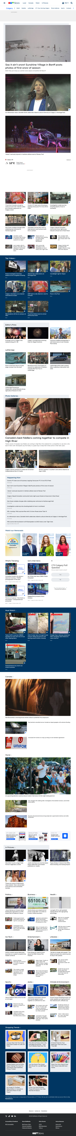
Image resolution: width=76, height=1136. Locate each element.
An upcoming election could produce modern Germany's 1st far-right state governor (30, 796)
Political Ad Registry (27, 1128)
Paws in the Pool (55, 294)
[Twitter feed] (6, 1116)
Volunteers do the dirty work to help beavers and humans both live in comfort (37, 229)
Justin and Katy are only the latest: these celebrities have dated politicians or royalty (38, 864)
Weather (24, 8)
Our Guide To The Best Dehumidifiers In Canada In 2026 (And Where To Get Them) (15, 1090)
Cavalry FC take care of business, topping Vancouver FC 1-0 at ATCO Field (38, 206)
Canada (30, 3)
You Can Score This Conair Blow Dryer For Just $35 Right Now (37, 1066)
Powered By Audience (60, 589)
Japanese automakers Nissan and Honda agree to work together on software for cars (37, 999)
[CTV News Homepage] (14, 3)
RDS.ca (57, 1128)
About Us (31, 1110)
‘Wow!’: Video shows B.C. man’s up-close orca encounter (63, 1015)
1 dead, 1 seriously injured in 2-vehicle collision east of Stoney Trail (24, 154)
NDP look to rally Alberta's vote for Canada (38, 294)
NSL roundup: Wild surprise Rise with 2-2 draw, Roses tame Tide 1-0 (64, 238)
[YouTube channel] (12, 1116)
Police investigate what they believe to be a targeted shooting (15, 274)
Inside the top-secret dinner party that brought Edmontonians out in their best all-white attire (64, 971)
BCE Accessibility (9, 1124)
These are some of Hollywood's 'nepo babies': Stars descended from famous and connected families (14, 886)
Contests (68, 8)
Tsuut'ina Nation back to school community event (37, 314)
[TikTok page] (9, 1116)
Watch (37, 3)
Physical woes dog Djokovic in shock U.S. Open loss (19, 1005)
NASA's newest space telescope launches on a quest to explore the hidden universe (15, 954)
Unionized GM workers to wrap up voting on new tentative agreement (46, 737)
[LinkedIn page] (15, 1116)
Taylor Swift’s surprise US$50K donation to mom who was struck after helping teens (15, 636)
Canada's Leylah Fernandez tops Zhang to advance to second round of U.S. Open (19, 238)
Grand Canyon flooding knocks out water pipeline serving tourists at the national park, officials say (60, 999)
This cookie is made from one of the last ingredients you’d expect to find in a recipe (18, 972)
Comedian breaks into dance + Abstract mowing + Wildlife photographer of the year (14, 578)
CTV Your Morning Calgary (42, 8)
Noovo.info (58, 1124)
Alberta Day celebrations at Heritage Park (36, 274)
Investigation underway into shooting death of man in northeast (58, 206)
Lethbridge (31, 8)
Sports (63, 8)
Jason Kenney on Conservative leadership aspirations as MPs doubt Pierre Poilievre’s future (14, 911)
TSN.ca (41, 1128)
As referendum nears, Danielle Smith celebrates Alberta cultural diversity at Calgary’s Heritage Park (35, 112)
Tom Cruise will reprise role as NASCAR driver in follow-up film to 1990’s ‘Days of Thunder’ (42, 973)
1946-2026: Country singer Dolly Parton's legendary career (14, 863)
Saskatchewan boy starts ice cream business (13, 666)
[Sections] (4, 2)
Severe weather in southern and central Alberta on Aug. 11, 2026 (54, 470)
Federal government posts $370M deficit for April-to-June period (19, 919)
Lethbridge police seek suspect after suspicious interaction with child (59, 367)
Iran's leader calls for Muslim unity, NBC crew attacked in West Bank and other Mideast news (19, 248)
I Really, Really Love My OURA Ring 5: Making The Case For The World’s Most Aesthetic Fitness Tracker (15, 1067)
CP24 (40, 1124)
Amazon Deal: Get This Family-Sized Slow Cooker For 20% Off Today (16, 1044)
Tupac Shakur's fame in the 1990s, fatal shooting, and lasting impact (60, 863)
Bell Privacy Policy (26, 1124)
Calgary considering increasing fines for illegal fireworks (37, 341)
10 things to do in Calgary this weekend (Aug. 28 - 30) (14, 341)
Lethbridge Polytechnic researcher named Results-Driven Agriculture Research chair (15, 389)
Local (24, 3)
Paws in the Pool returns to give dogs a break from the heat (14, 366)
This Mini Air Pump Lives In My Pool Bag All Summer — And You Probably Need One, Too (38, 1044)
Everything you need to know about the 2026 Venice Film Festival (36, 954)
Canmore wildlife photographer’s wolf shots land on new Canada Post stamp (60, 342)
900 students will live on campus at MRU (15, 314)
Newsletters (44, 1110)
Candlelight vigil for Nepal (57, 274)
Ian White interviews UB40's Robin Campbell (38, 577)
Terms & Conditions (26, 1126)
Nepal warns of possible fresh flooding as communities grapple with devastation (42, 238)
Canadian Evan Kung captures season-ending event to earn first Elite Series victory (19, 1013)
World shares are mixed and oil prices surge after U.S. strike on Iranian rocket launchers (37, 911)
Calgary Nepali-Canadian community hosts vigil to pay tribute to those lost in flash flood (60, 229)
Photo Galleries (55, 8)
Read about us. (9, 1098)
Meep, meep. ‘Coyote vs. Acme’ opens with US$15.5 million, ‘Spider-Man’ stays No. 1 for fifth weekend (42, 963)
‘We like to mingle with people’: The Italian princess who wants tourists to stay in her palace (60, 954)
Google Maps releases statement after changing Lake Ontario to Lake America (60, 636)
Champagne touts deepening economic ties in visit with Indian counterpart (19, 927)
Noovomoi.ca (59, 1126)
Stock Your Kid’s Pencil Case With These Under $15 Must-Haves (59, 1066)
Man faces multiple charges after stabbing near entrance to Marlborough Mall (15, 229)
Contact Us (37, 1110)
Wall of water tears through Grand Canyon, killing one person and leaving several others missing (38, 636)
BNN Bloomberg (43, 1126)
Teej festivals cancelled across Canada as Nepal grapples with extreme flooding (49, 722)
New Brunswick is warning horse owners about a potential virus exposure (27, 717)
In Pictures (45, 3)
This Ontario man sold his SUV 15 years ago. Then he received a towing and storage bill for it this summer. (42, 1008)
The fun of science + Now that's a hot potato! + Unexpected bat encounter (15, 599)
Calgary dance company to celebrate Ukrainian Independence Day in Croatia (19, 470)
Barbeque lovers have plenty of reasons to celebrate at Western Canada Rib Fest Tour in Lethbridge (37, 368)
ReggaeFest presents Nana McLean (36, 597)
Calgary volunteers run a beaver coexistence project (15, 294)
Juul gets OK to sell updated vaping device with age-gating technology (59, 911)
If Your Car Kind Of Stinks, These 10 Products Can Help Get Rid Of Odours (37, 1089)
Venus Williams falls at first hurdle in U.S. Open (15, 998)
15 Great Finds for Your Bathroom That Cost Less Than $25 (58, 1044)
